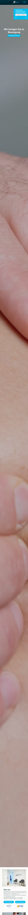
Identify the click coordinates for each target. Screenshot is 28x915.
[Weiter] (26, 17)
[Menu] (24, 2)
